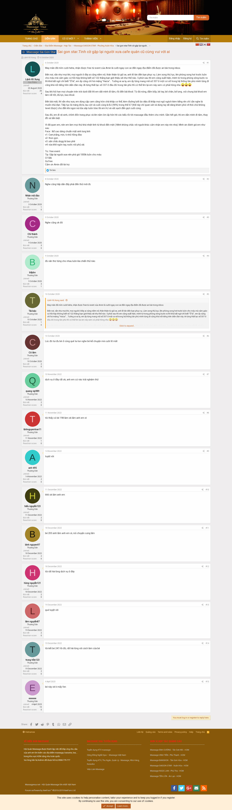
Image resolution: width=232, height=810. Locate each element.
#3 (208, 217)
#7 (208, 374)
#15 (207, 681)
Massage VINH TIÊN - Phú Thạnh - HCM (167, 755)
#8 (208, 413)
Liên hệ (140, 732)
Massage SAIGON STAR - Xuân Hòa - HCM (169, 765)
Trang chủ (31, 38)
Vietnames (30, 732)
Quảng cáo (151, 732)
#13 (207, 605)
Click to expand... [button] (127, 326)
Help (191, 732)
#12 (207, 566)
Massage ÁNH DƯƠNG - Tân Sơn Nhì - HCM (169, 750)
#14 (207, 643)
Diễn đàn (50, 38)
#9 (208, 451)
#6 (208, 336)
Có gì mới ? (68, 38)
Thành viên (91, 38)
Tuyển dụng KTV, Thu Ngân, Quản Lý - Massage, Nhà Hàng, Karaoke (113, 762)
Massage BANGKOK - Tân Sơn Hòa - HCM (168, 760)
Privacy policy (181, 732)
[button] (78, 38)
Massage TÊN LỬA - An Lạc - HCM (165, 776)
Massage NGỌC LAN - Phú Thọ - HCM (167, 771)
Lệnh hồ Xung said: (55, 300)
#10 (207, 490)
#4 (208, 256)
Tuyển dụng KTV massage (98, 750)
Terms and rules (165, 732)
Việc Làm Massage (95, 769)
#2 (208, 179)
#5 (208, 294)
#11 (207, 528)
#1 (208, 63)
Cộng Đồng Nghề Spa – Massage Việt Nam (106, 755)
